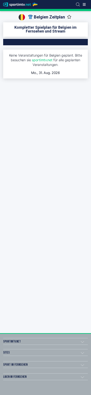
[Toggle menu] (84, 4)
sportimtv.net (42, 60)
